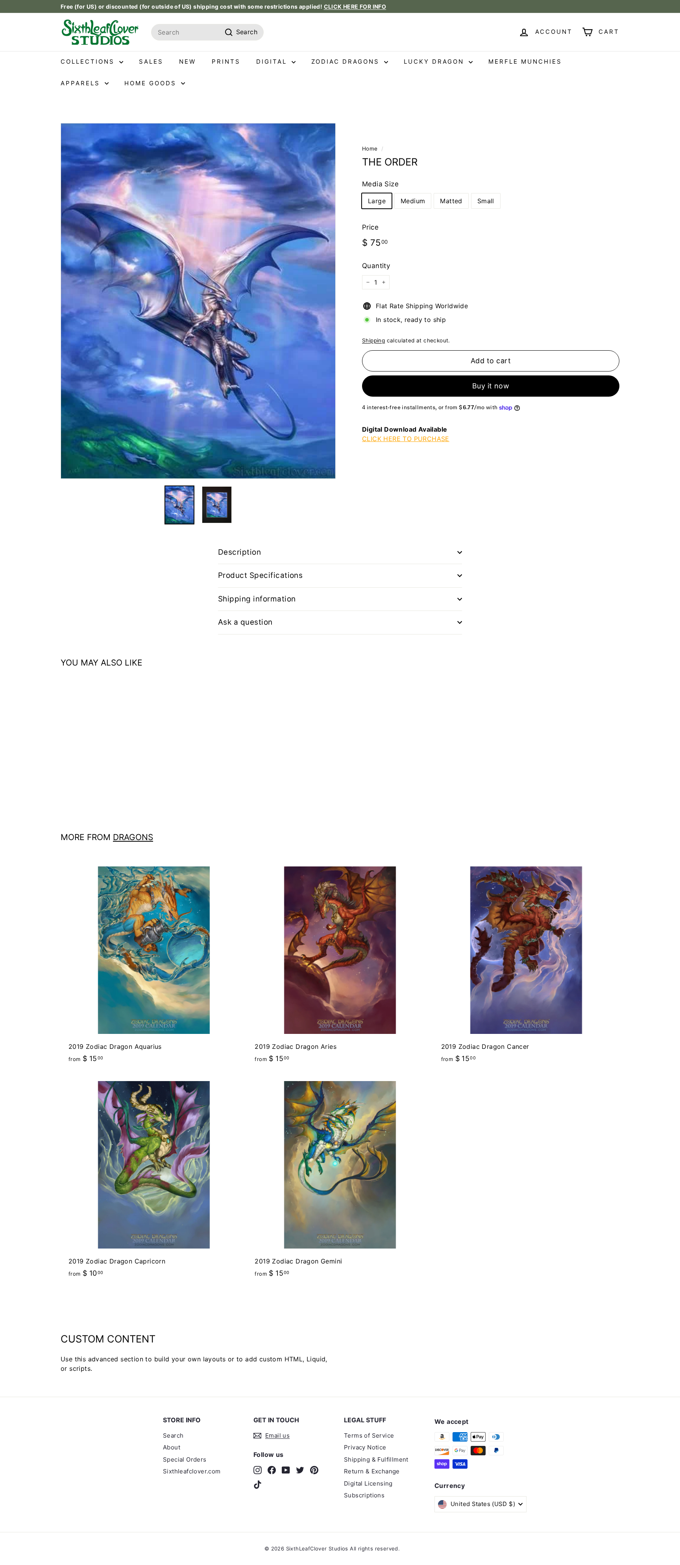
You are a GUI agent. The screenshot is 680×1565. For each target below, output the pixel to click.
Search (173, 1435)
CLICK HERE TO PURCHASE (405, 439)
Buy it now (491, 386)
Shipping (373, 340)
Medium (413, 201)
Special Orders (185, 1459)
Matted (451, 201)
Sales (151, 61)
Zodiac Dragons (346, 61)
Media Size (380, 184)
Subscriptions (364, 1495)
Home (370, 148)
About (171, 1447)
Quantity (376, 266)
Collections (89, 61)
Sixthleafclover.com (192, 1471)
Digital (273, 61)
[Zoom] (198, 300)
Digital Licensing (368, 1483)
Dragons (133, 837)
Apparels (82, 83)
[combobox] (207, 32)
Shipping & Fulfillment (376, 1459)
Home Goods (151, 83)
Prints (226, 61)
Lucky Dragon (435, 61)
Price (370, 227)
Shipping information (257, 598)
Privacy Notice (365, 1447)
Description (239, 552)
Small (485, 201)
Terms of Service (369, 1435)
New (187, 61)
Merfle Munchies (525, 61)
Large (377, 201)
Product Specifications (260, 575)
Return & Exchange (372, 1471)
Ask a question (245, 622)
